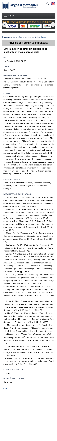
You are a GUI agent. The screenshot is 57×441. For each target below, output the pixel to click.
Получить (7, 382)
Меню (11, 16)
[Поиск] (47, 4)
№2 (36, 37)
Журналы (6, 37)
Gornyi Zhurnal (18, 37)
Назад (43, 37)
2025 (29, 37)
